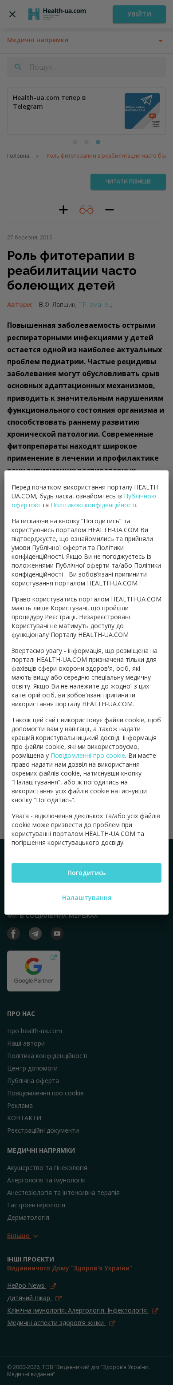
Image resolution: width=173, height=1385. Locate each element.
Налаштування (86, 897)
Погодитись (86, 872)
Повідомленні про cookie (88, 755)
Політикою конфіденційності (93, 505)
